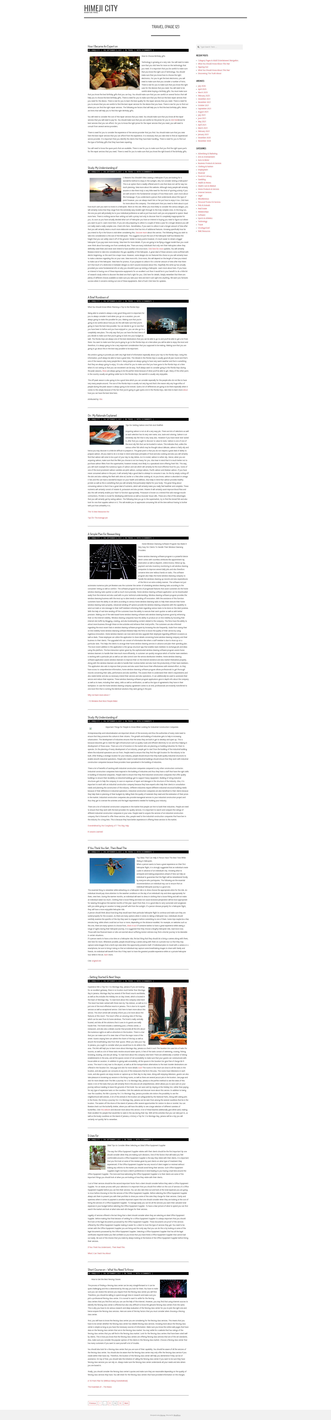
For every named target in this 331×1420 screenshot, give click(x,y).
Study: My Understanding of (102, 167)
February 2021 (204, 131)
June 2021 (202, 118)
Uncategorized (203, 228)
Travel (130, 50)
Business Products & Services (209, 163)
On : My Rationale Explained (102, 415)
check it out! (132, 926)
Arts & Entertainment (206, 157)
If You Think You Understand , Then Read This (106, 1247)
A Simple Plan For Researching (104, 534)
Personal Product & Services (209, 202)
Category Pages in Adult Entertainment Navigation (218, 60)
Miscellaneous (203, 199)
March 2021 (203, 128)
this (100, 399)
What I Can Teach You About (99, 1253)
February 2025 (204, 96)
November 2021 (204, 102)
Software (201, 215)
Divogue (162, 1415)
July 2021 (202, 115)
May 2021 (202, 121)
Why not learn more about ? (99, 695)
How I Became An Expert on (103, 46)
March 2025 (203, 92)
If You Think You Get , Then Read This (107, 848)
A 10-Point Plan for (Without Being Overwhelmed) (108, 1381)
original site (96, 961)
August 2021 (203, 112)
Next (126, 1403)
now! (140, 1068)
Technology (202, 221)
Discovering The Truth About (209, 73)
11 (110, 1403)
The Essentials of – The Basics (100, 1387)
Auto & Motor (203, 160)
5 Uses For (93, 1135)
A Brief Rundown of (98, 297)
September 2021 (204, 109)
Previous (92, 1403)
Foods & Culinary (205, 176)
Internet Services (204, 192)
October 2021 (203, 105)
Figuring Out (203, 67)
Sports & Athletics (205, 218)
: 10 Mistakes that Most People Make (102, 701)
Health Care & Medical (207, 186)
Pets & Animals (204, 205)
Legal (200, 196)
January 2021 (203, 134)
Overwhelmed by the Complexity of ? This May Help (108, 826)
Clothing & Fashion (205, 166)
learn (106, 955)
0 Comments (147, 50)
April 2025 (202, 89)
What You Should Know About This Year (214, 64)
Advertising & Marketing (207, 154)
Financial (201, 173)
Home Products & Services (208, 189)
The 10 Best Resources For (98, 512)
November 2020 (204, 141)
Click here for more (155, 249)
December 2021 (204, 99)
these (104, 371)
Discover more (141, 233)
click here (174, 120)
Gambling (202, 179)
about (185, 390)
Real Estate (202, 208)
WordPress (177, 1415)
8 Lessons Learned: (95, 832)
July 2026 (202, 86)
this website (105, 1110)
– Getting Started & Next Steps (104, 977)
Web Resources (204, 231)
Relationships (203, 212)
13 (120, 1403)
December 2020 (204, 138)
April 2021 (202, 125)
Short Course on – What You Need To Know (111, 1269)
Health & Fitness (204, 183)
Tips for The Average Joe (98, 518)
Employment (203, 170)
